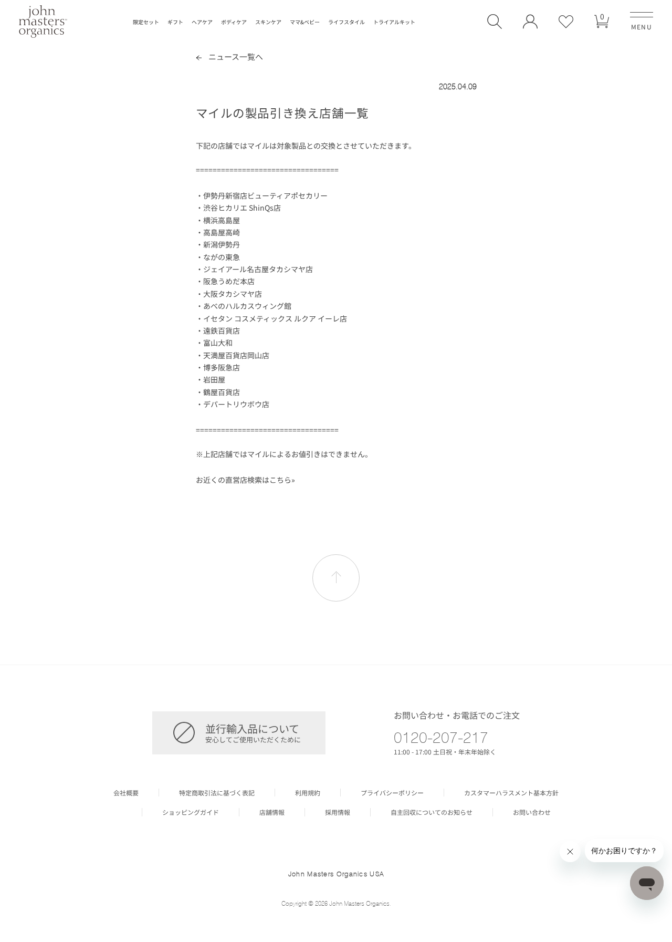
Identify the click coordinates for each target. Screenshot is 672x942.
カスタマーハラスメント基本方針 (511, 793)
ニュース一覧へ (235, 56)
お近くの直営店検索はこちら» (245, 479)
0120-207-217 (441, 737)
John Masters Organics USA (336, 873)
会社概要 (126, 793)
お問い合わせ (532, 812)
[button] (494, 21)
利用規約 (307, 793)
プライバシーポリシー (392, 793)
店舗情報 (272, 812)
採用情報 (337, 812)
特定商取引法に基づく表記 (217, 793)
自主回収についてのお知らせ (431, 812)
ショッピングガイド (190, 812)
